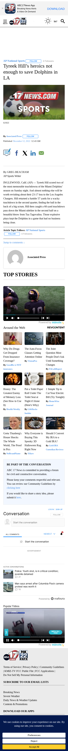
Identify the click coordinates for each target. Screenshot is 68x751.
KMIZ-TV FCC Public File (18, 671)
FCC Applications (44, 671)
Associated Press (14, 136)
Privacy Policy (30, 667)
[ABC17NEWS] (21, 21)
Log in (51, 509)
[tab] (12, 534)
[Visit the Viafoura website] (58, 598)
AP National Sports (35, 230)
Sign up (59, 509)
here (18, 497)
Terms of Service (12, 667)
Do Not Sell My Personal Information (23, 675)
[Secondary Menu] (7, 21)
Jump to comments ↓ (14, 242)
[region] (34, 555)
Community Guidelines (52, 667)
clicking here (13, 487)
